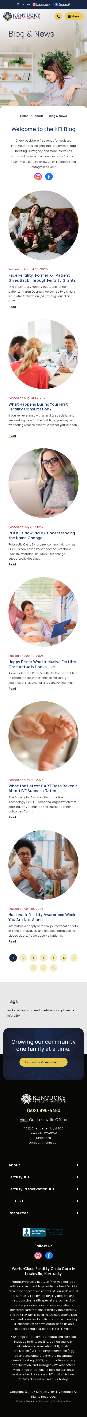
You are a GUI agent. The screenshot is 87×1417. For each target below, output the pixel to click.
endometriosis (17, 1010)
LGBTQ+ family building (32, 1315)
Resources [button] (18, 1212)
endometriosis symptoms (52, 1010)
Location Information (43, 1142)
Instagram (42, 4)
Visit (24, 1119)
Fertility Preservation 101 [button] (31, 1188)
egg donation (21, 1365)
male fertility (67, 1310)
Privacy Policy (25, 1401)
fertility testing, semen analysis (49, 1341)
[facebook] (49, 176)
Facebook (64, 4)
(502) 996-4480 (44, 1110)
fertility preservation (52, 1351)
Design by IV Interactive (54, 1401)
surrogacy (45, 1365)
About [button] (14, 1164)
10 (53, 968)
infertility (13, 1015)
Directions (43, 1138)
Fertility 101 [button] (18, 1176)
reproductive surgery (60, 1360)
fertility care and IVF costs (43, 1374)
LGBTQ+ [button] (16, 1200)
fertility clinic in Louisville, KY (38, 1379)
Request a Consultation (43, 1062)
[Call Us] (58, 16)
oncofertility (40, 1356)
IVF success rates (25, 1324)
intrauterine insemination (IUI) (38, 1346)
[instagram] (38, 176)
